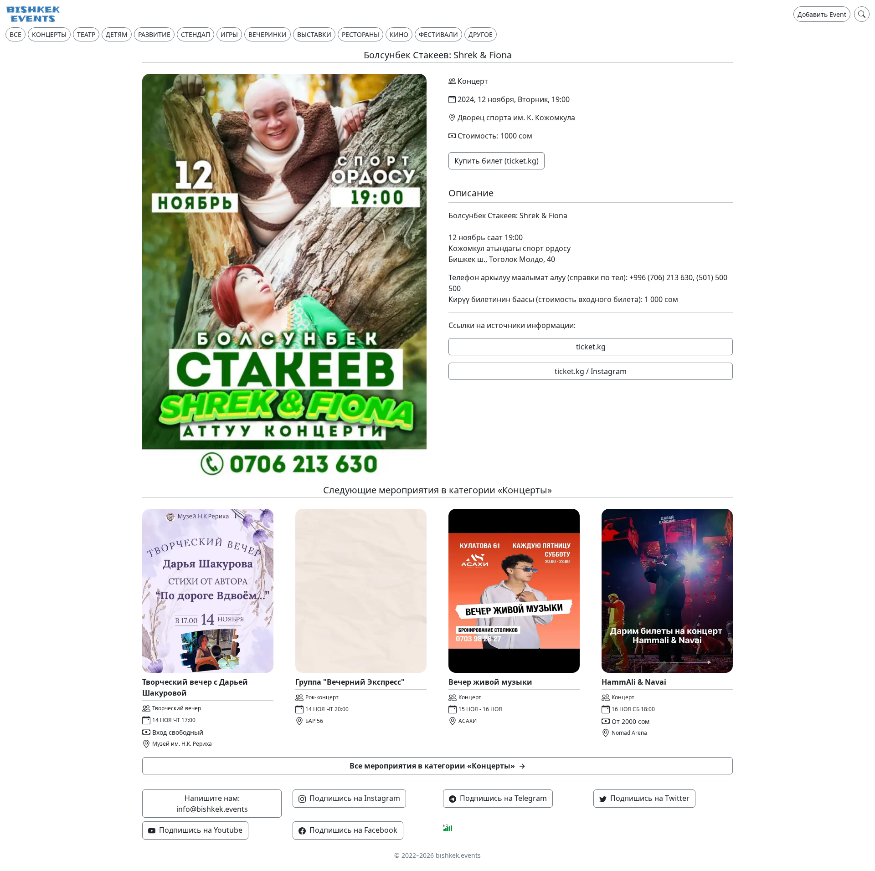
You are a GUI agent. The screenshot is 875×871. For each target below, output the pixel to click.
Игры (229, 34)
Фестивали (438, 34)
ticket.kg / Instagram (591, 371)
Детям (117, 34)
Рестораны (360, 34)
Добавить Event (822, 14)
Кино (399, 34)
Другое (480, 34)
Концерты (49, 34)
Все (15, 34)
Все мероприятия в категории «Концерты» (437, 766)
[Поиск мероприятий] (862, 14)
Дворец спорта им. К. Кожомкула (516, 118)
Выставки (314, 34)
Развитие (154, 34)
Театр (86, 34)
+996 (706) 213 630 (661, 277)
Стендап (195, 34)
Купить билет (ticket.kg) (496, 161)
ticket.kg (591, 347)
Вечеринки (267, 34)
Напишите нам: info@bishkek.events (212, 803)
